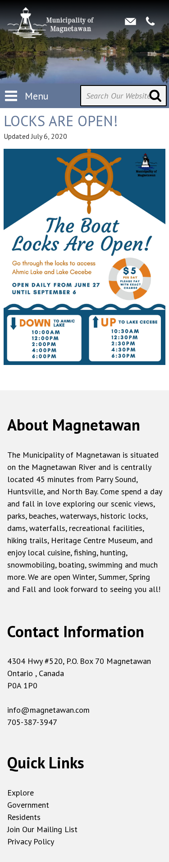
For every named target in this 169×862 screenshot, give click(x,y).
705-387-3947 (32, 722)
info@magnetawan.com (48, 710)
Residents (24, 817)
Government (28, 805)
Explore (20, 792)
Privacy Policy (30, 841)
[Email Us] (130, 21)
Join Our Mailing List (42, 829)
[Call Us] (150, 21)
